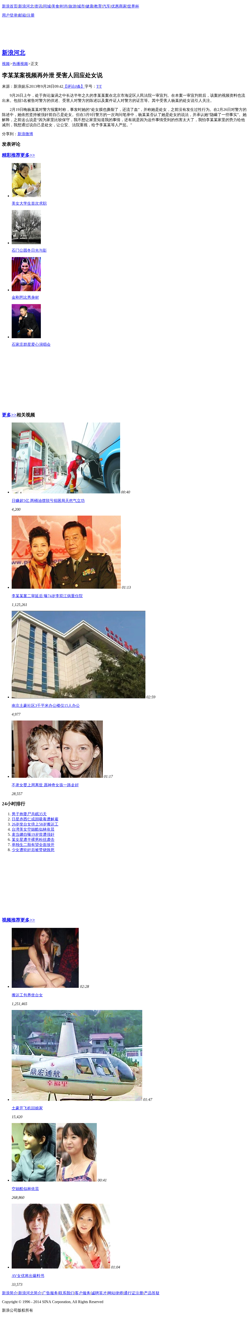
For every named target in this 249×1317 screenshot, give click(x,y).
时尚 (64, 6)
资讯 (38, 6)
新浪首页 (10, 6)
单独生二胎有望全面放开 (33, 845)
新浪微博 (25, 134)
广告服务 (50, 1293)
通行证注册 (133, 1293)
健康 (89, 6)
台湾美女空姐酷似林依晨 (33, 829)
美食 (55, 6)
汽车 (106, 6)
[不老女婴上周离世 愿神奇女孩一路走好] (57, 776)
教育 (98, 6)
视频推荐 (11, 920)
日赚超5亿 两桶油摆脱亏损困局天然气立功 (48, 501)
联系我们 (66, 1293)
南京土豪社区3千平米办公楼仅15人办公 (46, 705)
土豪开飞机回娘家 (27, 1108)
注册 (31, 15)
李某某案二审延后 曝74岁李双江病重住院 (47, 596)
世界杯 (133, 6)
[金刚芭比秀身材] (26, 290)
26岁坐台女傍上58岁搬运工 (35, 824)
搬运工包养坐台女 (27, 995)
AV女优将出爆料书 (28, 1276)
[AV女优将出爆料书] (61, 1267)
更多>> (27, 155)
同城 (47, 6)
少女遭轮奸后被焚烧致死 (33, 850)
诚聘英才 (99, 1293)
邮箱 (22, 15)
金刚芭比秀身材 (25, 297)
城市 (81, 6)
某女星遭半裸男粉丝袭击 (33, 839)
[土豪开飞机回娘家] (77, 1099)
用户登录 (10, 15)
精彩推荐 (11, 155)
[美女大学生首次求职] (26, 196)
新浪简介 (10, 1293)
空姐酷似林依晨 (25, 1189)
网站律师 (115, 1293)
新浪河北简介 (30, 1293)
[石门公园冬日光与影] (26, 243)
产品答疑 (152, 1293)
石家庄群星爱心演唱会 (31, 344)
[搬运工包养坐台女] (45, 986)
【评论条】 (74, 86)
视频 (6, 64)
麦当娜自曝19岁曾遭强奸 (33, 834)
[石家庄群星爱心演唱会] (26, 337)
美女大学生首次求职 (29, 203)
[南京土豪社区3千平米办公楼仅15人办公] (78, 697)
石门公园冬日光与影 (29, 250)
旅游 (72, 6)
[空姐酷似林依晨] (54, 1180)
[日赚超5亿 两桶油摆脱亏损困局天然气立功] (66, 492)
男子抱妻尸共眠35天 (29, 814)
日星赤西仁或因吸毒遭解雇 (35, 819)
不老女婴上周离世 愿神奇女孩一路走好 (45, 785)
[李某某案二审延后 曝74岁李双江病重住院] (66, 587)
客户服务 (82, 1293)
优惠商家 (119, 6)
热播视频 (20, 64)
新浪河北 (26, 6)
